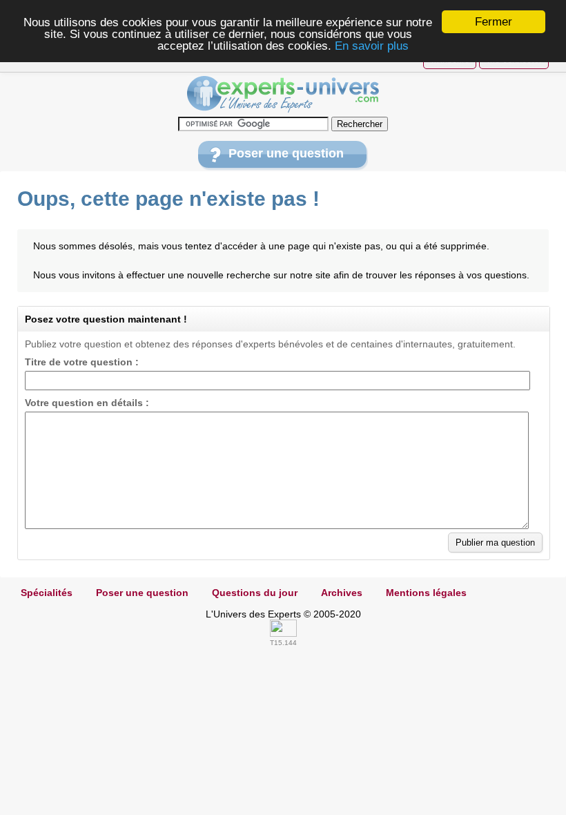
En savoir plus (372, 45)
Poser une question (286, 153)
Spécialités (46, 592)
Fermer (493, 21)
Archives (341, 592)
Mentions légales (426, 592)
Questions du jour (254, 592)
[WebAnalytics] (283, 633)
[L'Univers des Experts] (283, 94)
